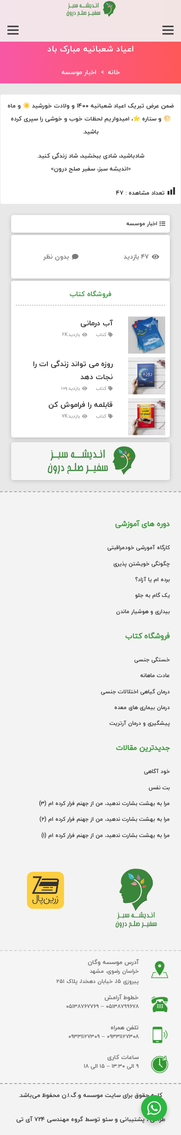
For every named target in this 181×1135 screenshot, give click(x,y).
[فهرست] (168, 30)
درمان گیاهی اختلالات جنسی (135, 692)
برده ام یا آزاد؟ (152, 579)
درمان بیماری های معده (142, 707)
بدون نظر (56, 256)
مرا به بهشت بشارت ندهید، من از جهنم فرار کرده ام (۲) (104, 819)
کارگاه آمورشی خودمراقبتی (138, 547)
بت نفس (159, 788)
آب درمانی (96, 323)
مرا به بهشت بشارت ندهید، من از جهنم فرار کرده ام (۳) (104, 803)
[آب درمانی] (142, 335)
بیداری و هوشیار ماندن (143, 611)
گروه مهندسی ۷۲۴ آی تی (49, 1119)
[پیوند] (90, 9)
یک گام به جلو (152, 595)
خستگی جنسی (152, 660)
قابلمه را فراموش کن (80, 404)
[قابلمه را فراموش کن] (142, 416)
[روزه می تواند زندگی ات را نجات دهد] (142, 375)
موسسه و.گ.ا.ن (81, 1095)
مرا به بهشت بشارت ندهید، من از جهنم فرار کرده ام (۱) (105, 835)
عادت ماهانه (155, 675)
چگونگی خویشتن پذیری (141, 564)
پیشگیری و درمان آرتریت (140, 723)
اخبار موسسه (141, 223)
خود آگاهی (157, 771)
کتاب (101, 334)
